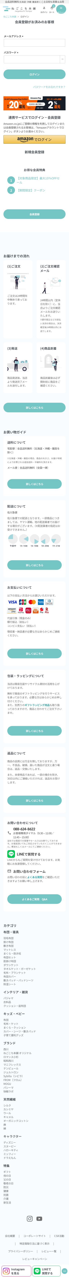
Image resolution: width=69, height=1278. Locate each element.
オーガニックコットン (15, 1121)
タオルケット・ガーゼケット (19, 969)
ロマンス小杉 (10, 1057)
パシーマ (8, 1087)
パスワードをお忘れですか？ (49, 87)
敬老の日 (8, 1183)
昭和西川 (8, 1061)
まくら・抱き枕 (12, 953)
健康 (5, 1191)
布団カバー (9, 976)
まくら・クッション (14, 1027)
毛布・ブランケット (14, 972)
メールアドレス (14, 36)
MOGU (7, 1084)
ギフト (7, 1172)
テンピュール (10, 1068)
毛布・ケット (10, 1024)
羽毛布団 (8, 938)
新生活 (7, 1202)
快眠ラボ (8, 1091)
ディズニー (9, 1142)
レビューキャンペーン (34, 1259)
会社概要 (10, 1236)
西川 (5, 1049)
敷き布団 (8, 946)
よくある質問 (34, 877)
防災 (5, 1187)
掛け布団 (8, 942)
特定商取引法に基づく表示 (34, 1243)
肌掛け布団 (9, 961)
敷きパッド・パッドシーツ (18, 980)
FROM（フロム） (13, 1080)
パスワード (12, 52)
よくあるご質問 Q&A (34, 899)
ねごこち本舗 (9, 16)
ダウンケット (10, 965)
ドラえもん (9, 1158)
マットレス (9, 949)
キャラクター (12, 1136)
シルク (7, 1105)
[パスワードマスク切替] (62, 59)
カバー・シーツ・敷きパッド (19, 1031)
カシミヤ (8, 1109)
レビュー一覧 (48, 1251)
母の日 (7, 1175)
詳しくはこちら (34, 484)
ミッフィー (9, 1154)
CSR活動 (59, 1236)
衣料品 (7, 1002)
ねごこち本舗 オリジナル (17, 1053)
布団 (5, 1020)
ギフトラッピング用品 (37, 705)
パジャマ (8, 998)
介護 (5, 1198)
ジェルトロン (10, 1072)
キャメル (8, 1117)
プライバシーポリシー (20, 1251)
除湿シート (9, 984)
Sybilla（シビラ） (13, 1076)
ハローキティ (10, 1150)
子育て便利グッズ (13, 1035)
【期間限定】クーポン (30, 190)
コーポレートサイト (34, 1236)
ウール (7, 1113)
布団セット (9, 957)
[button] (34, 139)
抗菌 (5, 1195)
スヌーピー (9, 1146)
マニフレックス (12, 1064)
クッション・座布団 (14, 1006)
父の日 (7, 1179)
